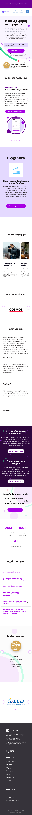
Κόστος (8, 774)
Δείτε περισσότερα (15, 111)
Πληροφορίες (10, 768)
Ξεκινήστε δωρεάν (16, 51)
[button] (3, 99)
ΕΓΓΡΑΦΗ (15, 13)
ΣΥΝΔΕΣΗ (21, 13)
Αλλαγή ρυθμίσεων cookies (16, 812)
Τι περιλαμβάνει (11, 761)
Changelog (9, 780)
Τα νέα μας (9, 771)
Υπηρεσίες (9, 765)
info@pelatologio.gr (13, 800)
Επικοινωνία (15, 510)
